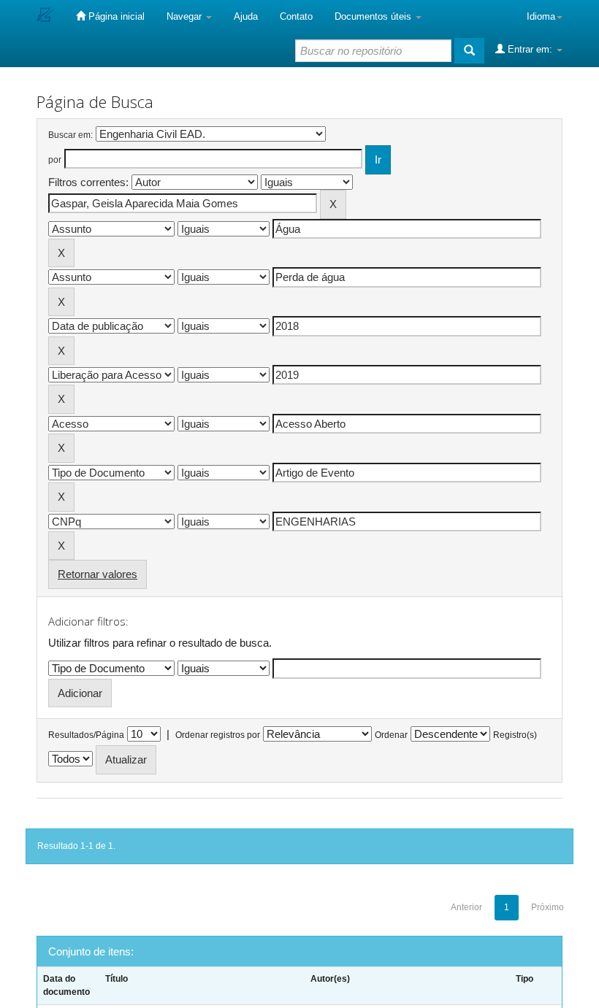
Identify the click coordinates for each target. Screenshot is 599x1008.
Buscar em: (70, 135)
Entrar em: (530, 49)
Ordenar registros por (217, 735)
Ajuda (246, 16)
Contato (296, 16)
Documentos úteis (374, 16)
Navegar (186, 16)
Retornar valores (97, 574)
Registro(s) (515, 735)
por (54, 160)
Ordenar (391, 735)
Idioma (541, 16)
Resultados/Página (86, 735)
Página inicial (115, 16)
